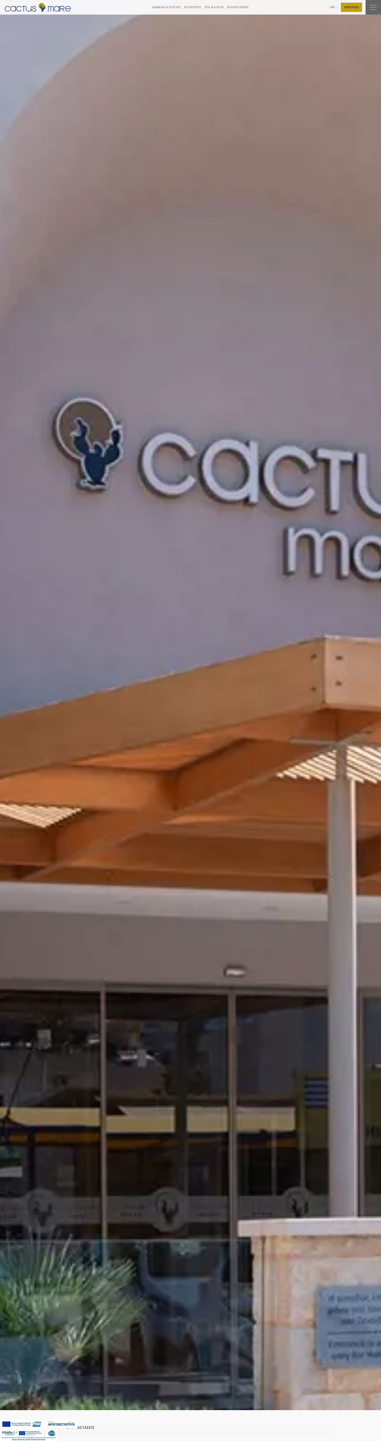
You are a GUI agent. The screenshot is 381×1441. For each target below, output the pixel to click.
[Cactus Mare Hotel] (38, 7)
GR (333, 7)
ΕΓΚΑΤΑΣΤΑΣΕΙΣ (238, 7)
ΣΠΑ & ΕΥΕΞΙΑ (214, 7)
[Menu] (373, 7)
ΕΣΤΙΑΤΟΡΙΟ (192, 7)
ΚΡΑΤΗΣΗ (351, 7)
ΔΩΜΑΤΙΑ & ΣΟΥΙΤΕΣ (166, 7)
